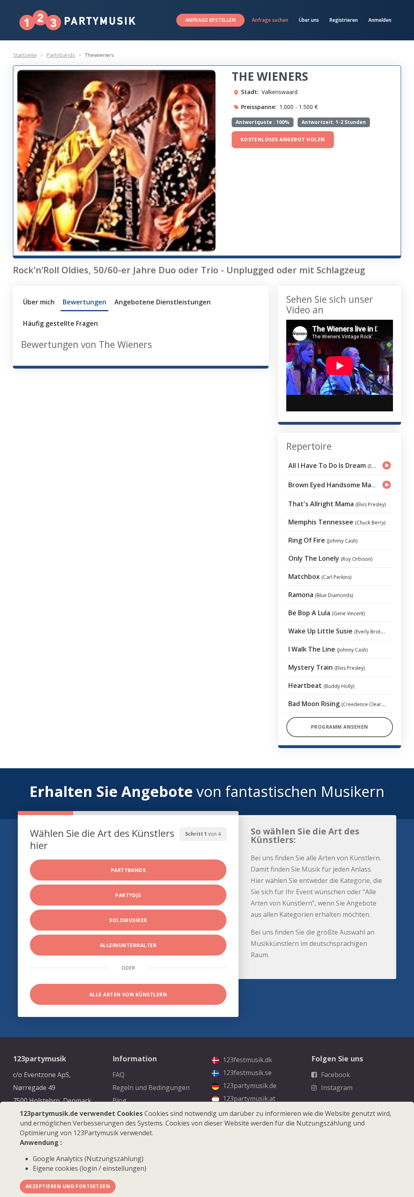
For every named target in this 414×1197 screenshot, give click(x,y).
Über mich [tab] (39, 302)
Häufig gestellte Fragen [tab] (60, 323)
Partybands (60, 55)
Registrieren (344, 20)
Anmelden (379, 20)
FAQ (118, 1074)
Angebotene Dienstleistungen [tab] (162, 302)
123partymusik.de (249, 1085)
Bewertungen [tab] (84, 302)
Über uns (309, 20)
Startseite (25, 55)
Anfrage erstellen (210, 20)
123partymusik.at (248, 1098)
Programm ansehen (339, 726)
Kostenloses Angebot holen (283, 139)
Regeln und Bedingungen (151, 1087)
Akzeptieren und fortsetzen (67, 1186)
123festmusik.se (246, 1072)
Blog (119, 1100)
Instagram (336, 1087)
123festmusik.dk (246, 1059)
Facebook (334, 1074)
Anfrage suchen (270, 20)
